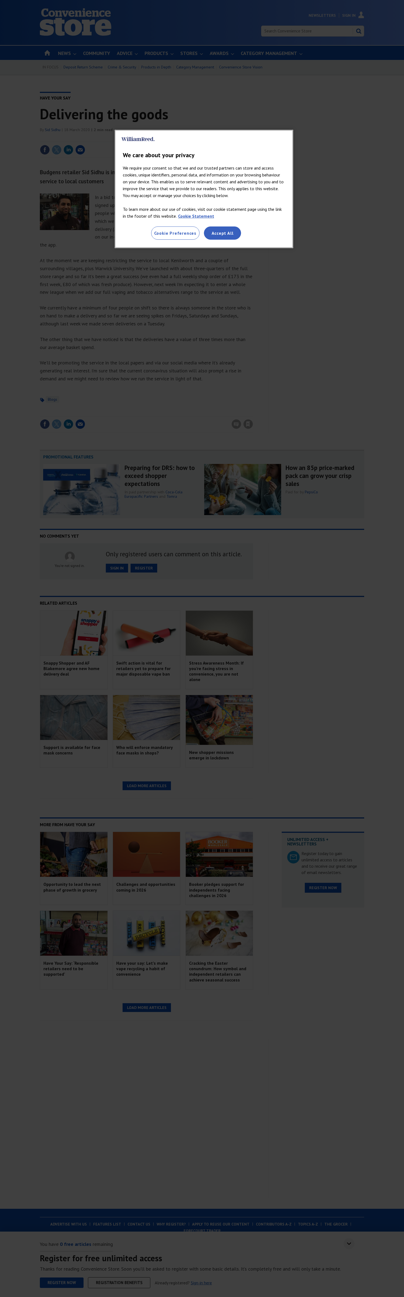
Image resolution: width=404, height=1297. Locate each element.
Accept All (223, 233)
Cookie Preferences (175, 233)
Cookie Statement (196, 216)
